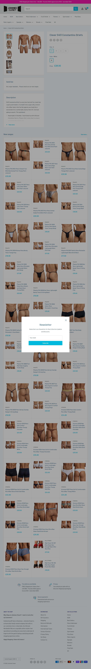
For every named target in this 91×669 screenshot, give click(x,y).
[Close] (66, 320)
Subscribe (45, 343)
